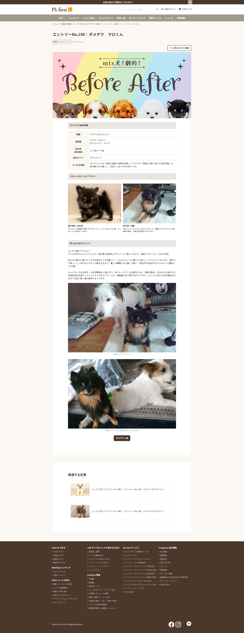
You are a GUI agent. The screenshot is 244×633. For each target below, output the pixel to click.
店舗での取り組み (60, 591)
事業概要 (163, 555)
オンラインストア (131, 555)
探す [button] (61, 17)
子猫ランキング (59, 575)
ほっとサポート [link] (106, 17)
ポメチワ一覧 (122, 438)
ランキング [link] (74, 17)
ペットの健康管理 (60, 587)
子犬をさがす (58, 551)
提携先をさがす (59, 562)
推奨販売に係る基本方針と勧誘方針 (174, 577)
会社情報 (163, 551)
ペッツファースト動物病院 (135, 562)
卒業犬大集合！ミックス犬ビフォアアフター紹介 (80, 24)
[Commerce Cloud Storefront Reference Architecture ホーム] (62, 9)
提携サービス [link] (155, 17)
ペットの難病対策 (96, 555)
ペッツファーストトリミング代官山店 (139, 566)
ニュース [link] (169, 17)
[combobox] (139, 9)
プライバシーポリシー (169, 581)
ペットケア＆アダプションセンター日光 (140, 584)
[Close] (190, 2)
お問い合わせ (165, 584)
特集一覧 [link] (121, 17)
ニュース (163, 566)
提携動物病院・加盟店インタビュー (103, 608)
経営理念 (163, 559)
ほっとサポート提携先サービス (136, 551)
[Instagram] (178, 623)
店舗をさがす (58, 559)
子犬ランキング (59, 571)
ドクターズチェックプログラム (65, 598)
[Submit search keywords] (157, 9)
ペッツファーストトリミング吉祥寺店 (139, 573)
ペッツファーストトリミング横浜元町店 (140, 577)
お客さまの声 (165, 562)
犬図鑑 (91, 579)
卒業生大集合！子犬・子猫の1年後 (102, 601)
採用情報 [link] (181, 17)
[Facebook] (171, 623)
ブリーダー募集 (166, 573)
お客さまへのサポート (62, 595)
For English (129, 592)
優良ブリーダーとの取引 (63, 584)
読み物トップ (94, 586)
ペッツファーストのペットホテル (137, 559)
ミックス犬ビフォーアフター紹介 (102, 589)
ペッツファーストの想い (98, 562)
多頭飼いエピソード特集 (98, 593)
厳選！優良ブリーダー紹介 (99, 597)
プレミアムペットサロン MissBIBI (137, 581)
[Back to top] (189, 624)
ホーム (55, 24)
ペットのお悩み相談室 (97, 604)
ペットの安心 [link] (89, 17)
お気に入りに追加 (180, 47)
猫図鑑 (91, 582)
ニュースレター (95, 570)
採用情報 (163, 570)
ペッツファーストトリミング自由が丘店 (140, 570)
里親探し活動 (94, 551)
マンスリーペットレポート (99, 566)
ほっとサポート (59, 602)
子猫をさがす (58, 555)
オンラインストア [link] (137, 17)
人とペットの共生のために (99, 559)
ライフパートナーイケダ (134, 588)
